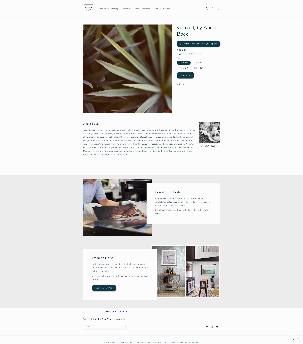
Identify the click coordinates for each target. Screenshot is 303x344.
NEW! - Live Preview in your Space (200, 43)
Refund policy (139, 342)
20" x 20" (198, 62)
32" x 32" (198, 68)
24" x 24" (183, 68)
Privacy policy (151, 342)
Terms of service (163, 342)
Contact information (192, 342)
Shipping (180, 54)
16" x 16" (183, 62)
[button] (103, 8)
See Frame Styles (104, 288)
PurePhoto (113, 342)
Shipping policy (177, 342)
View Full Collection (208, 146)
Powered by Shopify (125, 342)
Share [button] (181, 84)
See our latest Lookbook (115, 311)
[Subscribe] (125, 326)
